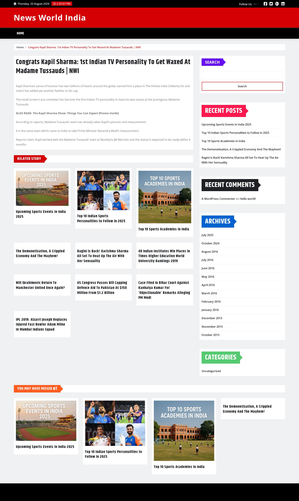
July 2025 (207, 235)
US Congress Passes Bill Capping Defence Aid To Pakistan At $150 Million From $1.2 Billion (102, 288)
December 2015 (212, 318)
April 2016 (208, 285)
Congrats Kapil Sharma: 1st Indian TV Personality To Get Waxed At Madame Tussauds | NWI (84, 47)
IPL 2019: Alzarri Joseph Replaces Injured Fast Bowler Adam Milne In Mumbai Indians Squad (41, 325)
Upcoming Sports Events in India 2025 (41, 214)
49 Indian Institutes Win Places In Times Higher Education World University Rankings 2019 (164, 256)
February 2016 (211, 301)
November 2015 (212, 327)
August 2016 (210, 252)
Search (212, 62)
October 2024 (210, 243)
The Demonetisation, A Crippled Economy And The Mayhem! (40, 253)
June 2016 (208, 268)
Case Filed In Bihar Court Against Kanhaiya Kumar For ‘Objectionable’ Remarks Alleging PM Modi (164, 290)
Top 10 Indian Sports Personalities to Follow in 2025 (101, 218)
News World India (50, 17)
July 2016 (207, 260)
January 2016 (210, 310)
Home (20, 33)
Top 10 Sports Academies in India (163, 229)
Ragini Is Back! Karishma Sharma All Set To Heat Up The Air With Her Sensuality (103, 256)
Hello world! (248, 199)
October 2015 (210, 335)
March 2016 (209, 293)
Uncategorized (211, 371)
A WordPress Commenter (218, 199)
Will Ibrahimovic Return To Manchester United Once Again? (40, 285)
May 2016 (208, 277)
